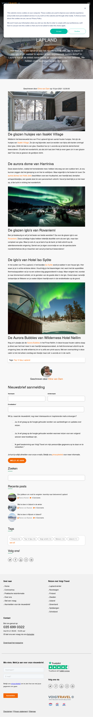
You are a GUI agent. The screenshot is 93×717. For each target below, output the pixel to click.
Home (7, 586)
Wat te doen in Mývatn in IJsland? (29, 514)
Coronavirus (9, 589)
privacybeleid (57, 454)
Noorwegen (54, 589)
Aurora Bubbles (33, 342)
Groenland (53, 604)
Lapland (27, 360)
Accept (58, 31)
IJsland (73, 539)
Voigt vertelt (45, 539)
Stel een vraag (10, 600)
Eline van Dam (44, 88)
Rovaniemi (12, 238)
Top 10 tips (18, 360)
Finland (15, 539)
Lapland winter (55, 586)
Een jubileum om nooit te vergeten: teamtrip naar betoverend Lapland (42, 494)
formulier (30, 634)
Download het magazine (13, 642)
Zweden (52, 597)
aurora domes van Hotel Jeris (20, 175)
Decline (77, 31)
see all (12, 542)
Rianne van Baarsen (25, 508)
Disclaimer (7, 711)
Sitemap (32, 711)
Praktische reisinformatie (14, 593)
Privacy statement (20, 711)
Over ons (8, 597)
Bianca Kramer (24, 498)
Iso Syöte (49, 264)
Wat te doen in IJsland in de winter (29, 504)
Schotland (53, 611)
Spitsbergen (54, 608)
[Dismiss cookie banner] (85, 8)
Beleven (60, 539)
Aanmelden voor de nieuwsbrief (17, 604)
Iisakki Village (23, 142)
